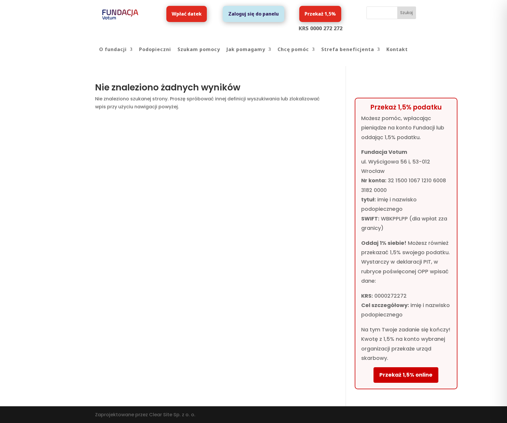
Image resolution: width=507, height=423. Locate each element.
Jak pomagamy (246, 50)
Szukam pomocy (199, 50)
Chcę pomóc (293, 50)
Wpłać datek (187, 14)
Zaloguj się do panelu (253, 14)
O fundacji (113, 50)
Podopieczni (155, 50)
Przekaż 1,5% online (405, 374)
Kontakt (397, 50)
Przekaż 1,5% (320, 14)
